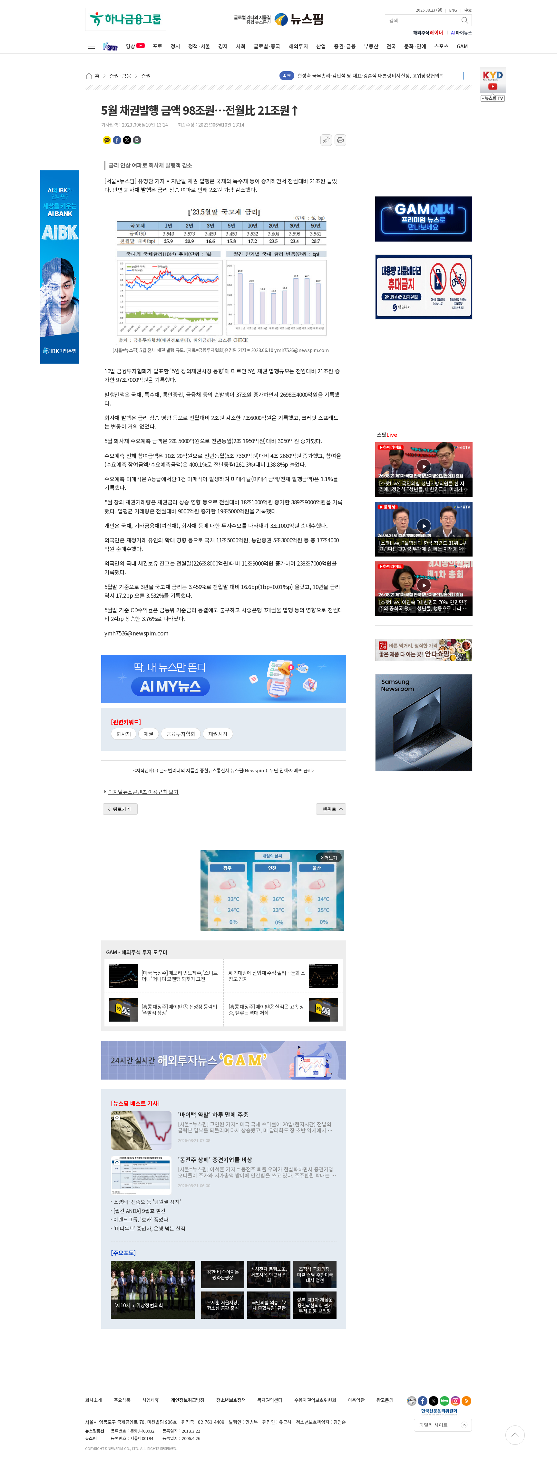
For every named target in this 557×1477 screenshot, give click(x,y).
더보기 (463, 76)
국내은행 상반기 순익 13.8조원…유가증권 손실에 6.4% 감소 (359, 75)
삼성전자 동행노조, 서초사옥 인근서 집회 (269, 1274)
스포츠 (441, 46)
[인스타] (455, 1401)
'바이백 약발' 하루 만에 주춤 (213, 1114)
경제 (223, 46)
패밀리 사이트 (433, 1424)
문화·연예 (415, 46)
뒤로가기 (122, 809)
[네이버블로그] (444, 1401)
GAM (462, 46)
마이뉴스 (461, 32)
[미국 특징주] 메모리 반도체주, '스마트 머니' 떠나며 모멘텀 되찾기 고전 (180, 976)
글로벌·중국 (267, 46)
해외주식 (428, 32)
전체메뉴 (91, 46)
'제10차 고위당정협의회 (139, 1305)
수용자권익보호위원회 (315, 1399)
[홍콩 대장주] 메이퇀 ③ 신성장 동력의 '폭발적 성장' (179, 1010)
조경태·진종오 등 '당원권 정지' (147, 1201)
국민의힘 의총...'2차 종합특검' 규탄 (269, 1305)
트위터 (127, 140)
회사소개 (93, 1399)
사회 (241, 46)
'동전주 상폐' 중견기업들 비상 (215, 1159)
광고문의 (384, 1399)
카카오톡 (107, 140)
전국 (391, 46)
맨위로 (329, 809)
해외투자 (298, 46)
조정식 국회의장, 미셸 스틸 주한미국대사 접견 (315, 1274)
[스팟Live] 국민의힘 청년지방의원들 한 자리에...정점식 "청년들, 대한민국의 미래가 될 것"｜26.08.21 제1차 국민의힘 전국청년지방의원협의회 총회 (423, 486)
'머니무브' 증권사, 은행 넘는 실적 (149, 1228)
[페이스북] (422, 1401)
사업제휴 (150, 1399)
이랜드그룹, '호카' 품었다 (140, 1219)
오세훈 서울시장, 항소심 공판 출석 (223, 1305)
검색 (465, 20)
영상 (130, 46)
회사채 (123, 734)
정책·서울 (199, 46)
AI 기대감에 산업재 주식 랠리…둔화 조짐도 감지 (267, 976)
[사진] (141, 1130)
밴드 (137, 140)
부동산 (371, 46)
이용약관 (356, 1399)
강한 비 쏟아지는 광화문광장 (223, 1274)
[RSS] (466, 1401)
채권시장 (218, 734)
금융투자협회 (180, 734)
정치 (175, 46)
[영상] (424, 468)
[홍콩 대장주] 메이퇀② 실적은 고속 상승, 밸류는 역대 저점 (266, 1010)
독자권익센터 (269, 1399)
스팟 (387, 434)
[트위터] (433, 1401)
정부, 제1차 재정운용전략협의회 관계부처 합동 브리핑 (315, 1305)
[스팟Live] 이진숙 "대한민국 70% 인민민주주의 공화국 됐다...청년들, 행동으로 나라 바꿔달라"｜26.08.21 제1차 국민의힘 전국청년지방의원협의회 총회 (423, 605)
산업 (321, 46)
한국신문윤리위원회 (439, 1411)
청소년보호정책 (231, 1399)
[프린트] (340, 140)
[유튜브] (411, 1401)
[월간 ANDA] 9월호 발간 (139, 1210)
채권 (148, 734)
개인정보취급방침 (187, 1399)
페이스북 (117, 140)
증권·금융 (345, 46)
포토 (157, 46)
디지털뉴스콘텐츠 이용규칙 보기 (143, 792)
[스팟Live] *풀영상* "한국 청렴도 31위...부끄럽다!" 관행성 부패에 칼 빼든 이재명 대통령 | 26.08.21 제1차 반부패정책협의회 (423, 545)
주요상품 (122, 1399)
